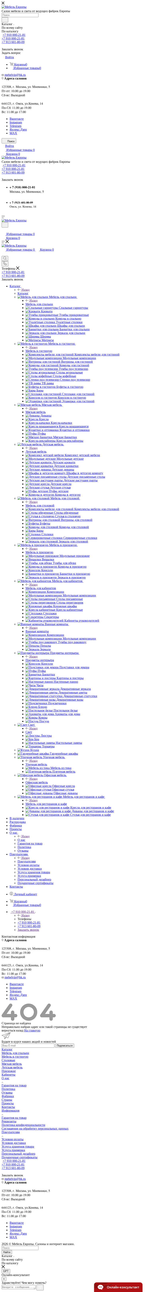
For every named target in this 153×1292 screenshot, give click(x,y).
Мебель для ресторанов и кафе (46, 804)
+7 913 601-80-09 (13, 42)
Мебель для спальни (39, 304)
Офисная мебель (37, 782)
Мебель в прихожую (39, 552)
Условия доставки (14, 1143)
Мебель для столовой (40, 505)
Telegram (15, 126)
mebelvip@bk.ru (15, 75)
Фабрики (8, 1096)
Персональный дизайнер (18, 1153)
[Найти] (5, 19)
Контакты (8, 1107)
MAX (13, 133)
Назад (25, 289)
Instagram (16, 122)
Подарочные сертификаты (19, 1157)
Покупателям (27, 861)
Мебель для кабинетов (41, 588)
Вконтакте (17, 118)
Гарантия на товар (14, 1085)
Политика (8, 1089)
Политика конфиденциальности (23, 1125)
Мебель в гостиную (39, 351)
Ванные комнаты (37, 631)
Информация (10, 1110)
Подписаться (65, 1045)
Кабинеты (8, 1074)
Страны (7, 1099)
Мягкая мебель (36, 412)
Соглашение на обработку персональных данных (35, 1128)
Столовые (8, 1060)
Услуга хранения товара (18, 1146)
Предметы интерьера (40, 660)
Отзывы (7, 1092)
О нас (21, 840)
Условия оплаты (13, 1139)
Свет (29, 732)
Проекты (8, 1103)
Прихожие (9, 1071)
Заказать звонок (28, 929)
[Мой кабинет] (3, 230)
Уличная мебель (36, 764)
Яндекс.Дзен (18, 129)
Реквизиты (9, 1121)
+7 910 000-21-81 (14, 35)
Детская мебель (36, 451)
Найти (6, 1252)
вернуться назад (12, 1030)
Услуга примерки (13, 1150)
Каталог (23, 293)
